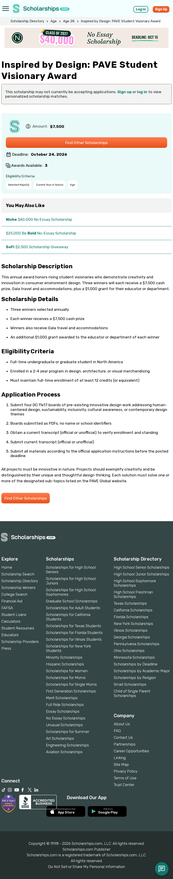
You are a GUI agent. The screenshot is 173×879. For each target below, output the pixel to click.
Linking (120, 757)
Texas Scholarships (130, 603)
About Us (122, 724)
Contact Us (123, 737)
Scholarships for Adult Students (73, 608)
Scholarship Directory (27, 21)
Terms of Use (125, 778)
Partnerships (125, 744)
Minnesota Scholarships (134, 657)
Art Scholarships (60, 738)
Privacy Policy (125, 771)
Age (53, 21)
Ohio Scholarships (129, 650)
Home (6, 567)
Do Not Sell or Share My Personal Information (86, 866)
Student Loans (13, 614)
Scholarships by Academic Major (142, 671)
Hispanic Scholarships (65, 664)
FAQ (117, 730)
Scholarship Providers (20, 641)
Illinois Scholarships (131, 630)
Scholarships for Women (67, 671)
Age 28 (69, 21)
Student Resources (17, 628)
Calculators (10, 621)
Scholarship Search (17, 574)
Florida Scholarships (131, 617)
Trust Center (124, 784)
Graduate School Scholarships (72, 601)
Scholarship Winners (18, 587)
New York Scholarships (133, 623)
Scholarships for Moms (66, 677)
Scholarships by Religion (135, 677)
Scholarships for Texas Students (73, 626)
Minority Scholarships (64, 657)
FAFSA (7, 608)
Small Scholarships (130, 684)
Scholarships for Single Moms (71, 684)
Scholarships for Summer (67, 731)
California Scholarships (133, 610)
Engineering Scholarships (67, 745)
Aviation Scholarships (64, 752)
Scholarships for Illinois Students (74, 639)
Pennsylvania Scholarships (136, 644)
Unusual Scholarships (64, 725)
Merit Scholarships (62, 698)
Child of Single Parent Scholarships (132, 693)
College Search (14, 594)
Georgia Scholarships (132, 637)
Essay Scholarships (63, 711)
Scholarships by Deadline (135, 664)
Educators (10, 635)
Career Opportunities (131, 751)
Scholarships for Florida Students (74, 632)
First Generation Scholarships (71, 691)
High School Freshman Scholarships (133, 594)
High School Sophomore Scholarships (135, 583)
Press (6, 648)
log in (142, 92)
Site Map (121, 764)
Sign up (124, 92)
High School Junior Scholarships (141, 574)
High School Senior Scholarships (141, 567)
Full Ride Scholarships (65, 704)
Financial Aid (11, 601)
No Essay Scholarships (65, 718)
